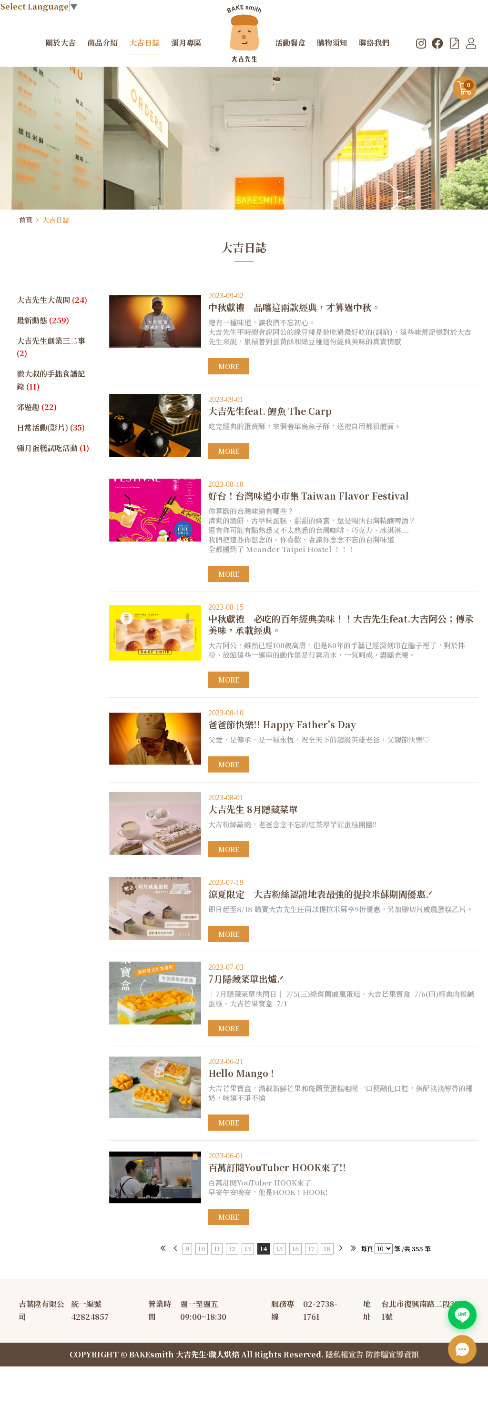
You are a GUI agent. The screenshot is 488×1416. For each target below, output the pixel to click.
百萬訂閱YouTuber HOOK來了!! (277, 1162)
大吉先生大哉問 (52, 299)
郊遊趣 (37, 407)
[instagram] (421, 42)
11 (217, 1248)
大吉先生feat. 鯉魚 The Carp (270, 406)
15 (279, 1248)
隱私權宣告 (344, 1354)
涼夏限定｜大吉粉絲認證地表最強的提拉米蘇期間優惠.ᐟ (320, 889)
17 (311, 1248)
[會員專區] (471, 42)
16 (295, 1248)
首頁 (25, 219)
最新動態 (43, 320)
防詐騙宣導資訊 (392, 1354)
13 (247, 1248)
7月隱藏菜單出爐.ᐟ (246, 973)
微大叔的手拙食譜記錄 (51, 380)
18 (327, 1248)
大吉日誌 (55, 219)
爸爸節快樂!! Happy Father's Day (282, 719)
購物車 (468, 85)
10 (201, 1248)
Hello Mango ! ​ (242, 1068)
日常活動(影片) (51, 427)
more (228, 366)
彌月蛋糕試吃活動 (53, 447)
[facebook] (437, 42)
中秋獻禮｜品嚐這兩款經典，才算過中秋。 (294, 302)
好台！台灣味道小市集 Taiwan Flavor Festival (308, 491)
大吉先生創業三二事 (51, 347)
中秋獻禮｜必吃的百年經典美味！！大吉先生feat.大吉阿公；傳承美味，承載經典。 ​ (341, 619)
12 (232, 1248)
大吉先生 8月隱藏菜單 (253, 804)
